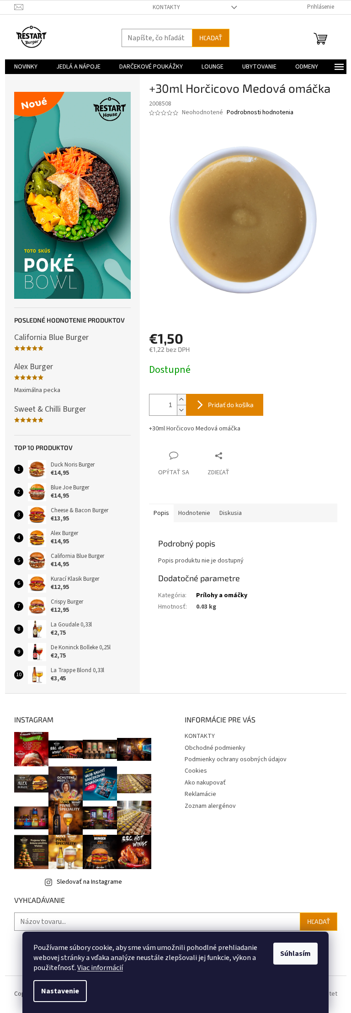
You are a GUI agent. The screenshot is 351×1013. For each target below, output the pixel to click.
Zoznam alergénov (210, 806)
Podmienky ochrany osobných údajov (236, 759)
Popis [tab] (161, 513)
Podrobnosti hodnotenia (260, 112)
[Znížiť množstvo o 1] (181, 410)
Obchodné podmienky (215, 748)
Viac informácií (100, 968)
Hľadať (210, 38)
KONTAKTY (166, 7)
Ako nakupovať (205, 782)
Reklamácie (200, 794)
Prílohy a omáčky (221, 595)
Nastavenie (60, 991)
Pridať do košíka (231, 404)
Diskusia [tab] (230, 513)
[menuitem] (26, 66)
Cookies (196, 770)
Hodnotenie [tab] (194, 513)
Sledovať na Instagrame (89, 881)
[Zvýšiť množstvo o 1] (181, 399)
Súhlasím (295, 954)
